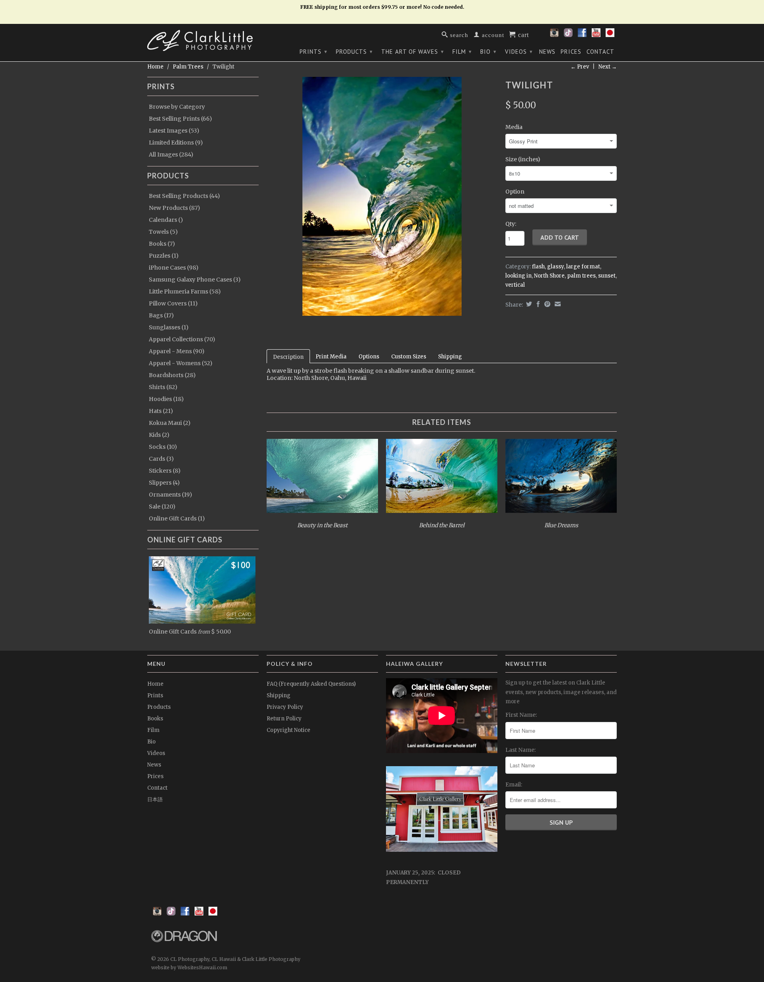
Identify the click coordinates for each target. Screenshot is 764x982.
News (547, 51)
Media (513, 127)
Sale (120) (162, 506)
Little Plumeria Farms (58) (185, 291)
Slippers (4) (164, 482)
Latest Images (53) (174, 130)
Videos (519, 51)
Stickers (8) (165, 470)
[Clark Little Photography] (203, 40)
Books (155, 718)
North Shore (549, 275)
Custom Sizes (408, 356)
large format (583, 266)
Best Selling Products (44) (184, 196)
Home (155, 684)
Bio (488, 51)
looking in (518, 275)
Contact (600, 51)
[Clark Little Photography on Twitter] (568, 35)
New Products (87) (174, 207)
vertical (515, 285)
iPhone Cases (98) (174, 267)
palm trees (581, 275)
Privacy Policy (285, 707)
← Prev (580, 66)
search (458, 34)
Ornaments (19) (170, 494)
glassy (555, 266)
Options (369, 356)
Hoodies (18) (166, 399)
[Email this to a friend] (557, 304)
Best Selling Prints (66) (180, 118)
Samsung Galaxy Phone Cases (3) (195, 279)
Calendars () (166, 219)
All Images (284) (171, 154)
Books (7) (162, 243)
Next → (607, 66)
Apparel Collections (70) (182, 339)
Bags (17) (161, 315)
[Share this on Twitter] (528, 304)
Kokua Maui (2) (170, 422)
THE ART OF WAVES (412, 51)
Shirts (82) (163, 387)
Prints (313, 51)
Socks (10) (163, 446)
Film (462, 51)
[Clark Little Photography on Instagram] (554, 35)
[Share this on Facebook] (537, 304)
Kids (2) (159, 434)
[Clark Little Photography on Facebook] (582, 35)
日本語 (155, 799)
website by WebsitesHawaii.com (189, 967)
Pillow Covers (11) (173, 303)
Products (354, 51)
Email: (513, 784)
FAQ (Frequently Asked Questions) (311, 684)
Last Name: (520, 749)
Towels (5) (163, 231)
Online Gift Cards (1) (177, 518)
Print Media (331, 356)
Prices (571, 51)
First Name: (521, 714)
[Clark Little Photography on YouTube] (596, 35)
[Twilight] (382, 196)
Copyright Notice (288, 730)
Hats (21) (161, 411)
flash (538, 266)
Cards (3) (161, 458)
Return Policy (284, 718)
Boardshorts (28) (172, 375)
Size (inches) (522, 159)
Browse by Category (177, 106)
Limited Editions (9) (176, 142)
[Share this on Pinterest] (546, 304)
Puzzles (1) (164, 255)
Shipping (450, 356)
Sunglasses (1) (169, 327)
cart (522, 34)
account (492, 34)
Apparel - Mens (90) (177, 351)
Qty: (510, 223)
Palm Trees (188, 66)
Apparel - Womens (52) (180, 363)
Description (288, 357)
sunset (607, 275)
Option (514, 191)
